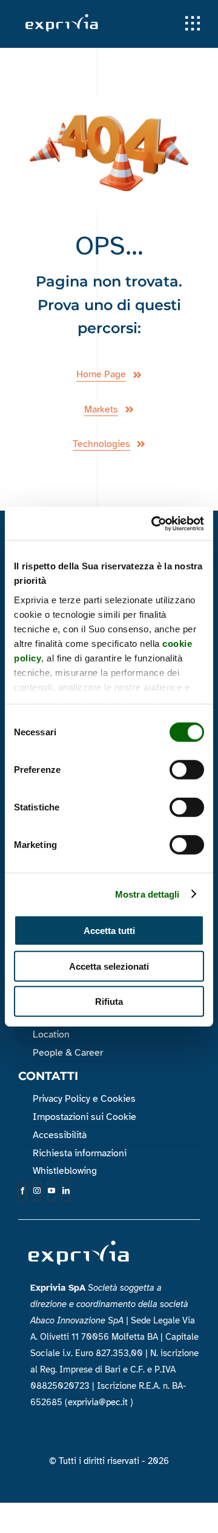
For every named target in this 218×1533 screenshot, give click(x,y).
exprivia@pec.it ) (100, 1402)
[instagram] (37, 1190)
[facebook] (22, 1190)
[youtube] (51, 1190)
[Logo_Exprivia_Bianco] (61, 17)
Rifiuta (109, 1001)
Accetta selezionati (109, 966)
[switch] (187, 770)
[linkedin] (66, 1190)
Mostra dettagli (147, 894)
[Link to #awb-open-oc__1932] (192, 23)
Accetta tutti (109, 930)
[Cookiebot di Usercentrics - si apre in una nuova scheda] (154, 523)
